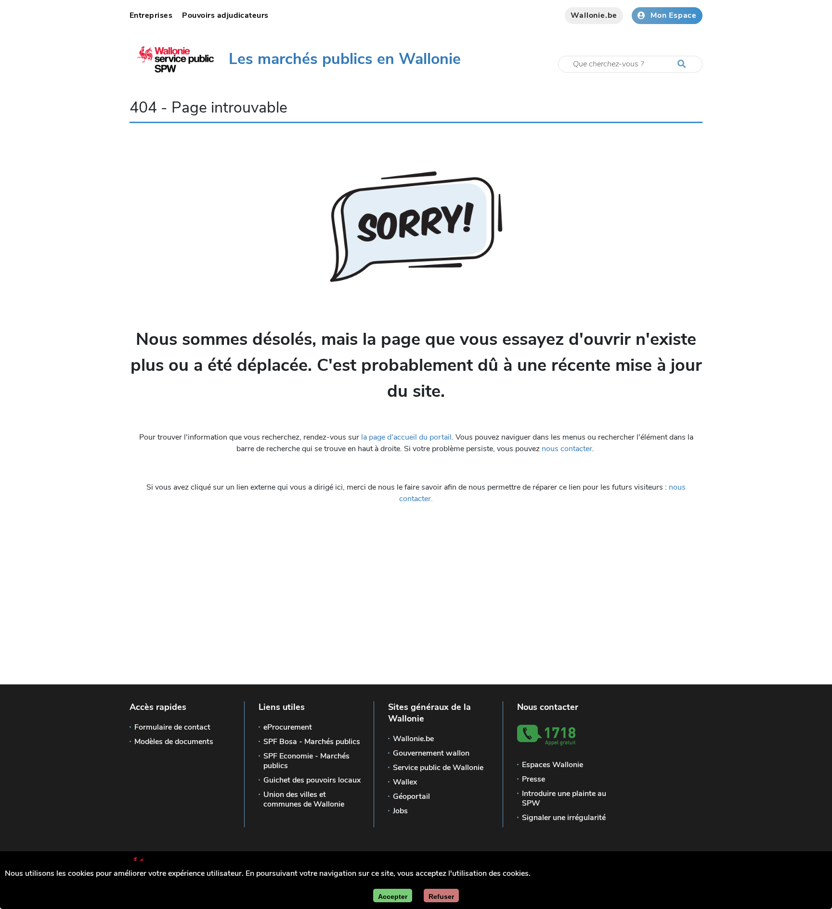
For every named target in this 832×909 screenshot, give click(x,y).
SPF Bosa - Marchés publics (311, 741)
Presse (533, 779)
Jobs (400, 811)
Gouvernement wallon (431, 753)
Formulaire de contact (172, 727)
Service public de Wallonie (438, 767)
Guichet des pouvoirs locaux (312, 780)
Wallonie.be (594, 15)
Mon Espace (673, 15)
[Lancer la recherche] (684, 64)
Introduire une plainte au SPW (564, 798)
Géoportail (411, 796)
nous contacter (567, 448)
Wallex (405, 782)
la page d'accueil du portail (406, 437)
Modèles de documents (173, 741)
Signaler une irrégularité (564, 817)
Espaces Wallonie (552, 765)
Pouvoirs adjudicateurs (225, 15)
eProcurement (287, 727)
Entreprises (151, 15)
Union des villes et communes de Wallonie (303, 799)
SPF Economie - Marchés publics (306, 760)
